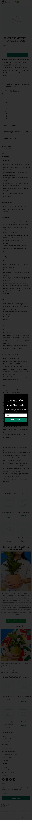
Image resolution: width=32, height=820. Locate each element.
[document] (16, 410)
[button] (26, 396)
